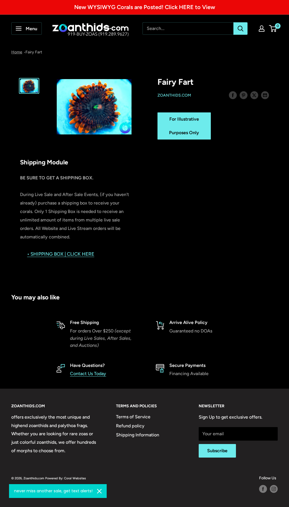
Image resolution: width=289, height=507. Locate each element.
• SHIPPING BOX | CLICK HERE (60, 254)
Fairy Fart (33, 52)
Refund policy (130, 425)
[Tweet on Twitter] (254, 95)
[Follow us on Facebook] (263, 489)
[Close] (99, 491)
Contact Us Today (88, 373)
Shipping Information (137, 435)
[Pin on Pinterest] (244, 95)
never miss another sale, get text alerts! (53, 491)
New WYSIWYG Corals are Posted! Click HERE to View (144, 7)
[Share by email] (265, 95)
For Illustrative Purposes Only (184, 125)
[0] (273, 28)
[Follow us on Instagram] (274, 489)
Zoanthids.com (174, 95)
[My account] (261, 28)
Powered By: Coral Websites (65, 478)
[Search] (240, 28)
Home (16, 52)
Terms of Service (133, 416)
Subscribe (217, 450)
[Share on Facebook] (233, 95)
